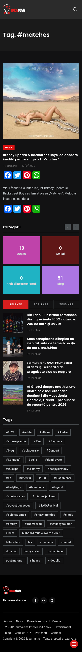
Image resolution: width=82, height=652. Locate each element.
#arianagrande (16, 441)
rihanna (35, 560)
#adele (27, 432)
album (10, 533)
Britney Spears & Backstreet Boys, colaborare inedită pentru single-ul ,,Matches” (40, 157)
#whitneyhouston (61, 523)
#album (45, 432)
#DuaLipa (12, 468)
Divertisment (63, 627)
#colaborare (30, 450)
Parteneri (41, 632)
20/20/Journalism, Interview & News (28, 627)
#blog (10, 450)
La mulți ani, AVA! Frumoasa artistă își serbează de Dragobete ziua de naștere (49, 367)
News (8, 147)
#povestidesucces (18, 505)
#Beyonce (55, 441)
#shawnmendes (44, 514)
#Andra (63, 432)
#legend (57, 487)
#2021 (10, 432)
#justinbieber (62, 478)
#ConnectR (13, 459)
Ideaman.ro (33, 638)
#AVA (37, 441)
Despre (7, 621)
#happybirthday (58, 468)
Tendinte (66, 304)
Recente (16, 304)
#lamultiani (36, 487)
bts (30, 542)
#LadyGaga (13, 487)
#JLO (42, 478)
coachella (46, 542)
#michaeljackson (44, 496)
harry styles (32, 551)
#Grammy (33, 468)
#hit (8, 478)
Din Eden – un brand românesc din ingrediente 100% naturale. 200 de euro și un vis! (52, 319)
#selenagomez (16, 514)
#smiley (11, 523)
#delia (32, 459)
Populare (41, 304)
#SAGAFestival (48, 505)
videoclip (54, 560)
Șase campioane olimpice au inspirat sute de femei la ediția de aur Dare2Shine (51, 343)
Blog (8, 632)
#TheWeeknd (33, 523)
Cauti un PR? (23, 632)
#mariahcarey (15, 496)
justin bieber (56, 551)
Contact (56, 632)
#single (68, 514)
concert (66, 542)
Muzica (56, 621)
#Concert (53, 450)
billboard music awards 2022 (41, 533)
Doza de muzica (37, 621)
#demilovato (53, 459)
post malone (14, 560)
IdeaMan (36, 330)
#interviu (25, 478)
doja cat (11, 551)
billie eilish (13, 542)
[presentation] (68, 227)
